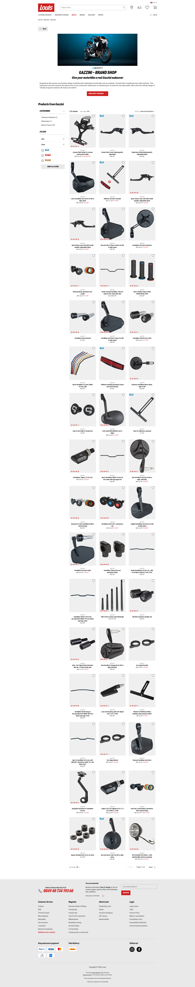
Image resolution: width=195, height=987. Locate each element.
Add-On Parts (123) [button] (48, 125)
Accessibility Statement (137, 923)
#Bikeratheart (73, 919)
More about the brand (96, 93)
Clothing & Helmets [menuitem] (44, 15)
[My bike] (139, 7)
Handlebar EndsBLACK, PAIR (142, 338)
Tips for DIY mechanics (77, 916)
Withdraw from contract (46, 932)
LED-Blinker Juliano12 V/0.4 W (82, 477)
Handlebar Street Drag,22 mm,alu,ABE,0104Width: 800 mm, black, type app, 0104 (82, 714)
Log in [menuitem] (155, 15)
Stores (101, 910)
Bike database (43, 916)
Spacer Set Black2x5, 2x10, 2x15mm (82, 855)
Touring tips (73, 910)
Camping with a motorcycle (78, 932)
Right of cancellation (136, 916)
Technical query (43, 913)
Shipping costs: (87, 975)
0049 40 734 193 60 (58, 891)
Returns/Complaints (45, 929)
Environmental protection (138, 926)
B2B (39, 910)
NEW (47, 150)
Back (44, 29)
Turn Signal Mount (112, 760)
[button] (153, 2)
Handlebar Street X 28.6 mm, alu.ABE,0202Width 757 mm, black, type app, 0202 (83, 619)
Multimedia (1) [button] (46, 121)
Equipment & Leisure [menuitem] (61, 15)
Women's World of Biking (77, 906)
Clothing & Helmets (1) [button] (49, 117)
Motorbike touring (75, 923)
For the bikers (73, 929)
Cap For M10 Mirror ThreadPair (83, 431)
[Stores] (132, 7)
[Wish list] (147, 7)
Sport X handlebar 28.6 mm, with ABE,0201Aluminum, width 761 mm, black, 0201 (82, 762)
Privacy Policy (134, 913)
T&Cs (131, 910)
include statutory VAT (97, 972)
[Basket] (155, 7)
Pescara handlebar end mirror (142, 760)
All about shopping (106, 913)
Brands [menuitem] (82, 15)
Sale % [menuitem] (74, 15)
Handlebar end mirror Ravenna (142, 245)
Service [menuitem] (100, 15)
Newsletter (42, 919)
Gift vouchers (43, 923)
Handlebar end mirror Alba (82, 570)
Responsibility (104, 919)
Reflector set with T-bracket (112, 199)
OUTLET (48, 160)
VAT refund (103, 916)
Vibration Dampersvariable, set (142, 617)
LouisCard (41, 926)
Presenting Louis (105, 906)
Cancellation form (135, 919)
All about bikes (74, 926)
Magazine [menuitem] (91, 15)
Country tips (73, 913)
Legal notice (133, 906)
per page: (83, 111)
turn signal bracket (142, 665)
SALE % (48, 155)
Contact (41, 906)
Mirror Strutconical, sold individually (112, 617)
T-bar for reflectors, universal (142, 431)
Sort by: (137, 111)
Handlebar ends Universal (83, 338)
